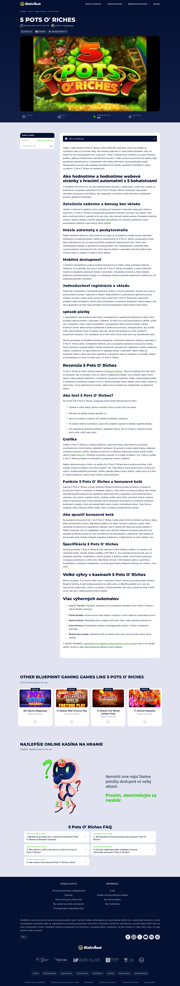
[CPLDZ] (87, 960)
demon (109, 219)
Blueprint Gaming (45, 140)
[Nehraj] (112, 960)
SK (23, 937)
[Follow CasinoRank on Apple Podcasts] (157, 937)
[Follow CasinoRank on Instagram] (133, 937)
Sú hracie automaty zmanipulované (68, 890)
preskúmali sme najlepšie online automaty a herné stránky (110, 643)
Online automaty (93, 4)
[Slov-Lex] (61, 960)
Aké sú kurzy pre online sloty (68, 899)
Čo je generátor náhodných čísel (69, 908)
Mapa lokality (149, 982)
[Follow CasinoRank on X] (139, 937)
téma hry (81, 455)
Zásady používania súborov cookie (65, 982)
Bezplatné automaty (137, 4)
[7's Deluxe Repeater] (144, 707)
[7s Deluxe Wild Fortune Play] (72, 707)
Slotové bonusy (114, 4)
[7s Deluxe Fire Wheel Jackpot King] (108, 707)
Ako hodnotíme (112, 904)
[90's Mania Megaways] (35, 707)
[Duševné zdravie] (129, 960)
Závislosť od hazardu (107, 982)
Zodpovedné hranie (130, 982)
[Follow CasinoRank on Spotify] (151, 937)
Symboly (69, 895)
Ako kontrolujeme (112, 899)
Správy (157, 4)
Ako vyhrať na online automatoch (68, 904)
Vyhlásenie (89, 982)
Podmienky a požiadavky (35, 982)
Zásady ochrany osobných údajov (112, 895)
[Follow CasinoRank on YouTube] (145, 937)
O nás (112, 890)
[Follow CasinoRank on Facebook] (127, 937)
